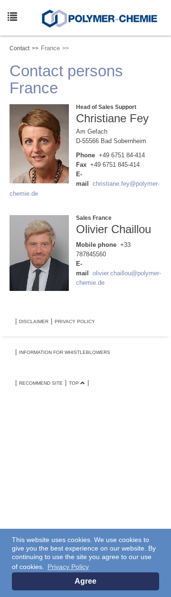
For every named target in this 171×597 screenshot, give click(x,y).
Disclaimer (33, 321)
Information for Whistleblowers (64, 352)
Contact (19, 48)
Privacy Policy (75, 321)
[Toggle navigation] (10, 15)
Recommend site (41, 383)
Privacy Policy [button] (68, 566)
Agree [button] (85, 581)
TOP (74, 383)
